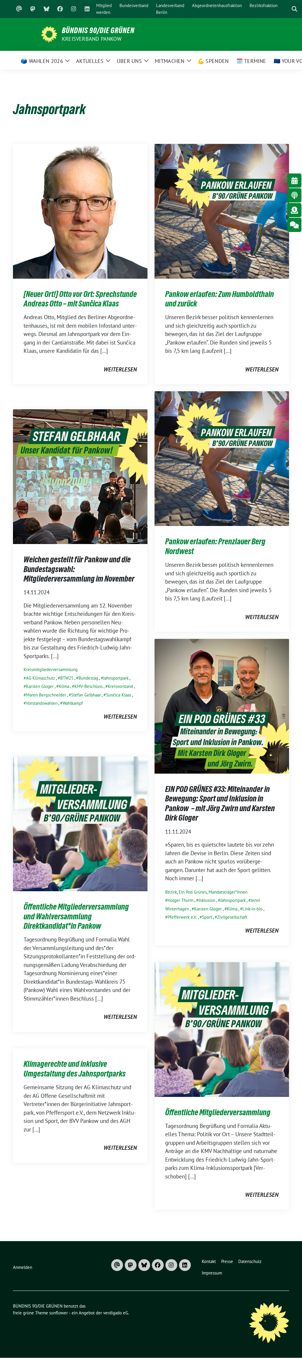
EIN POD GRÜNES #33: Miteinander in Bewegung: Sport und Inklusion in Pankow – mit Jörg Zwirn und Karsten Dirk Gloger (220, 803)
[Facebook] (60, 9)
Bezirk (171, 892)
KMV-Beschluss (88, 686)
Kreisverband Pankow (92, 38)
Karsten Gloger (40, 686)
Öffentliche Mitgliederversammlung (217, 1112)
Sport (207, 917)
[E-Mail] (19, 9)
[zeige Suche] (294, 9)
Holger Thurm (180, 900)
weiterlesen (120, 369)
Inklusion (206, 900)
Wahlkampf (73, 703)
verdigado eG (115, 1313)
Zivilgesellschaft (232, 917)
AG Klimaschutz (40, 678)
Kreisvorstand (120, 686)
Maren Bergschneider (46, 695)
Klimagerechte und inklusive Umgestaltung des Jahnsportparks (75, 1068)
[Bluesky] (46, 9)
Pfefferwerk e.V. (182, 917)
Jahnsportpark (116, 678)
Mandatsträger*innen (228, 892)
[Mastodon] (33, 9)
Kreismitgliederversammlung (51, 669)
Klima (64, 686)
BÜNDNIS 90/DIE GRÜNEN (98, 30)
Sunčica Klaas (118, 695)
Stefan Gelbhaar (86, 695)
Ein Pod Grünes (193, 892)
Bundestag (88, 678)
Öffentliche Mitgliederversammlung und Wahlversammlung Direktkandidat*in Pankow (76, 916)
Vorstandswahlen (42, 703)
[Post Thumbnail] (80, 210)
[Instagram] (73, 9)
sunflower (58, 1313)
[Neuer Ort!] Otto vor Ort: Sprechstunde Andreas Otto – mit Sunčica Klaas (80, 298)
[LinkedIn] (87, 9)
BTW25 (66, 678)
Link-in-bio (252, 909)
